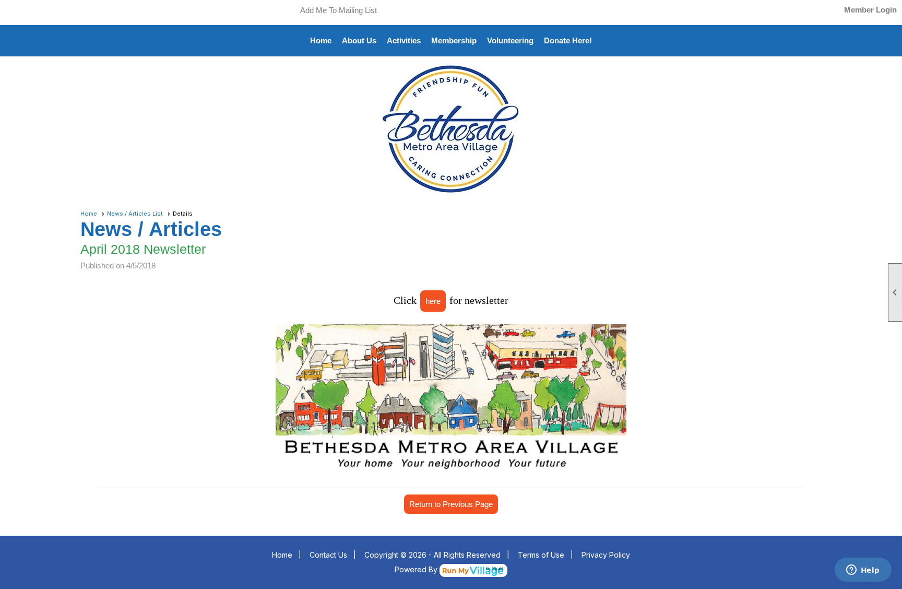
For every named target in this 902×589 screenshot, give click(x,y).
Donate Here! (568, 40)
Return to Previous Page (451, 504)
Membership (454, 40)
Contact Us (328, 554)
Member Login (870, 9)
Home (320, 40)
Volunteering (510, 40)
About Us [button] (359, 40)
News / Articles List (135, 213)
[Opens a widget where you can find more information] (863, 571)
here (433, 301)
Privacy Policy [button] (605, 554)
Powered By (417, 569)
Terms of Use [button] (541, 554)
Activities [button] (404, 40)
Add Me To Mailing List (338, 10)
